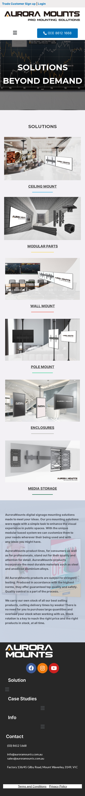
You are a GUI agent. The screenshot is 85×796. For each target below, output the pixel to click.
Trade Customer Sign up (19, 3)
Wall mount (42, 306)
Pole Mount (42, 367)
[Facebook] (31, 668)
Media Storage (42, 488)
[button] (14, 33)
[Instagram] (42, 668)
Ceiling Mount (42, 186)
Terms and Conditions (32, 786)
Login (42, 3)
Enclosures (42, 428)
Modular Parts (42, 246)
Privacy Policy (58, 786)
